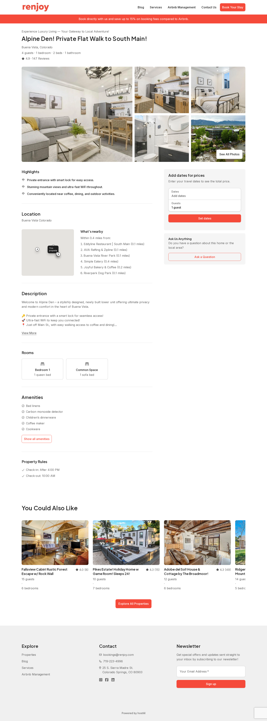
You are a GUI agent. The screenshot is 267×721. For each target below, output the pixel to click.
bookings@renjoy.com (118, 655)
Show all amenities (36, 439)
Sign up (211, 684)
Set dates (204, 218)
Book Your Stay (232, 7)
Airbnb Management (182, 7)
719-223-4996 (113, 661)
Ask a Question (204, 257)
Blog (141, 7)
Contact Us (208, 7)
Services (156, 7)
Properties (29, 655)
